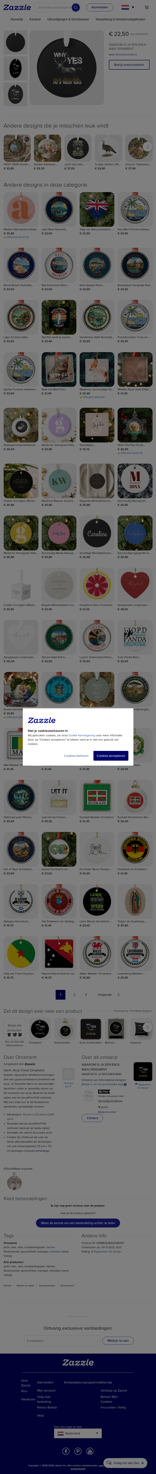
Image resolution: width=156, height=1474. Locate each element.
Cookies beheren (76, 756)
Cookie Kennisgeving (82, 735)
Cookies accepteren (111, 756)
